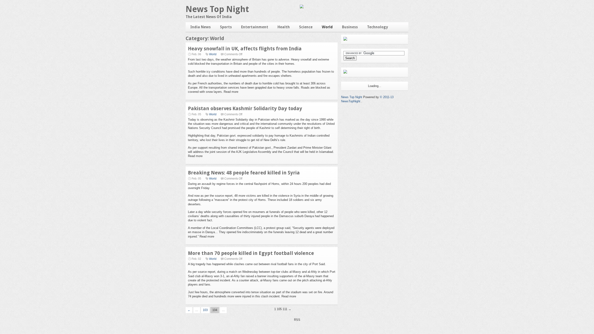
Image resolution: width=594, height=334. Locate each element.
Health (284, 27)
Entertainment (254, 27)
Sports (226, 27)
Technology (377, 27)
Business (350, 27)
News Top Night (217, 9)
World (327, 27)
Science (306, 27)
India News (200, 27)
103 (205, 310)
